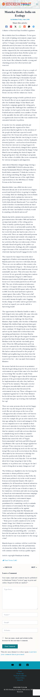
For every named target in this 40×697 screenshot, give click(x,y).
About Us (20, 680)
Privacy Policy (20, 678)
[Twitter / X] (15, 26)
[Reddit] (24, 26)
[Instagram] (20, 665)
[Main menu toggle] (37, 4)
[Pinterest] (11, 26)
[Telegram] (34, 26)
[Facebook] (6, 26)
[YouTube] (12, 665)
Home (20, 671)
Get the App (20, 673)
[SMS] (29, 26)
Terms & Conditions (20, 675)
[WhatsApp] (20, 26)
